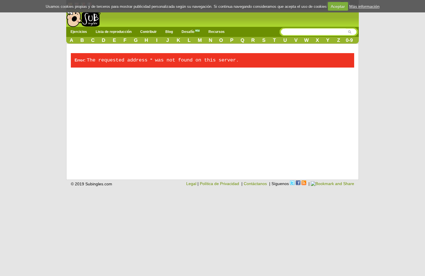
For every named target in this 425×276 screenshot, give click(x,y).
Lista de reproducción (114, 32)
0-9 (349, 40)
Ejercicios (79, 32)
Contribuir (148, 32)
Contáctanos (255, 183)
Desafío (188, 32)
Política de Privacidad (219, 183)
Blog (169, 32)
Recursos (216, 32)
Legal (191, 183)
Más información (364, 6)
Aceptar (338, 6)
